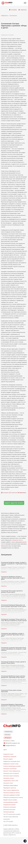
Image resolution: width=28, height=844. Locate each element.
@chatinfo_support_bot (12, 743)
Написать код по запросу (11, 776)
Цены (5, 749)
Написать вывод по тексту (11, 792)
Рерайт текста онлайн (10, 800)
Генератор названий (9, 756)
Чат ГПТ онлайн (8, 821)
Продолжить (22, 492)
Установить (14, 9)
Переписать (14, 492)
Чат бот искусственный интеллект (10, 818)
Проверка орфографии (10, 785)
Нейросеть (4, 15)
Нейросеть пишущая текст (11, 761)
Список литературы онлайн (12, 766)
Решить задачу (8, 759)
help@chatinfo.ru (10, 745)
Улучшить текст (8, 783)
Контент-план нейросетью (11, 771)
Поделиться (23, 9)
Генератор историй (9, 804)
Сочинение (13, 15)
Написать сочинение (10, 768)
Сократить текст (8, 754)
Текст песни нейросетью (11, 790)
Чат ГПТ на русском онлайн (11, 814)
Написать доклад (8, 812)
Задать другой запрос (14, 503)
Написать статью (8, 778)
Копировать (6, 492)
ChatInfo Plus (8, 731)
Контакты (7, 734)
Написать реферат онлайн (11, 795)
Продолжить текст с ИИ (10, 780)
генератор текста (17, 540)
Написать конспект (9, 809)
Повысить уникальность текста (13, 797)
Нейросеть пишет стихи (10, 764)
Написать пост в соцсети (11, 773)
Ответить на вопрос (9, 807)
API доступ (8, 737)
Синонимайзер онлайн (10, 802)
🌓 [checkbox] (25, 841)
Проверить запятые (9, 788)
